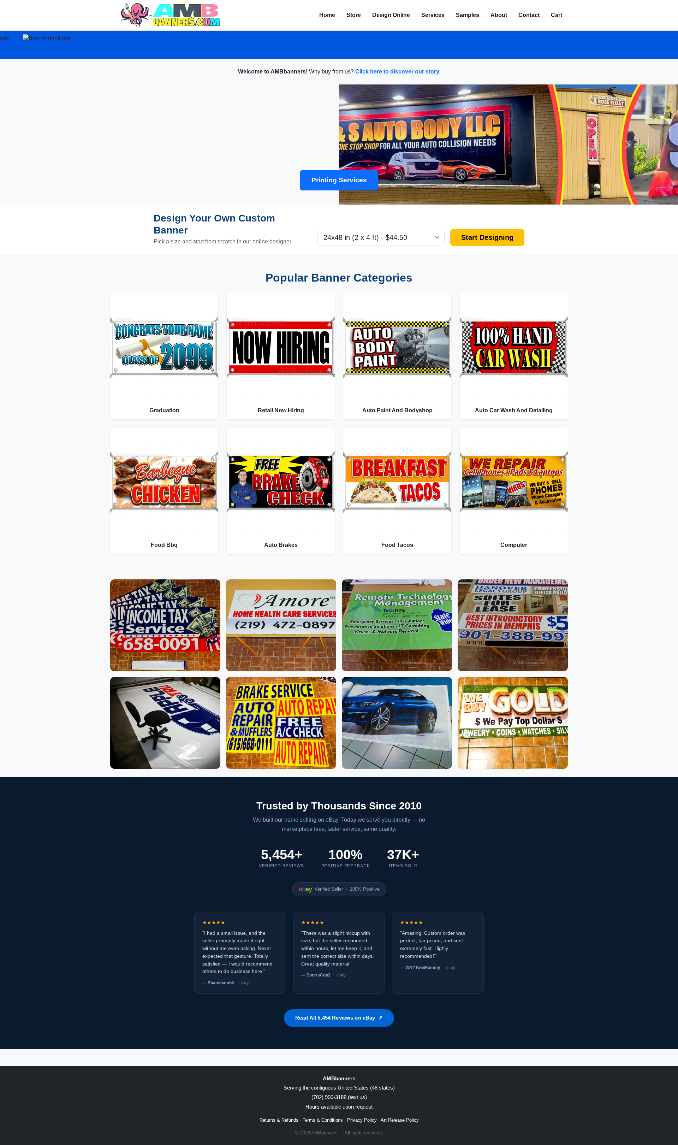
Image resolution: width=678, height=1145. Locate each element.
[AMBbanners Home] (170, 15)
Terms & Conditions (323, 1120)
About (498, 15)
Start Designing (487, 237)
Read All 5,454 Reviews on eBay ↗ (339, 1018)
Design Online (391, 15)
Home (327, 15)
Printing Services (339, 180)
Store (353, 15)
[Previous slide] (51, 144)
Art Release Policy (400, 1120)
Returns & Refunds (279, 1120)
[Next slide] (627, 144)
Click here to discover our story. (397, 72)
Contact (529, 15)
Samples (467, 15)
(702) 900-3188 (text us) (339, 1097)
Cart (556, 15)
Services (433, 15)
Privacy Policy (362, 1120)
